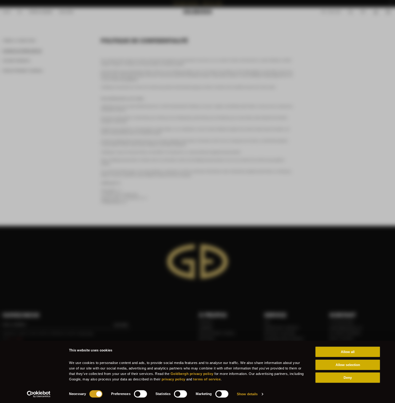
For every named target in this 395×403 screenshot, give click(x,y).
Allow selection (348, 365)
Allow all (348, 352)
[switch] (140, 394)
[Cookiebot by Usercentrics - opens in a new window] (39, 394)
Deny (348, 377)
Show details (247, 394)
